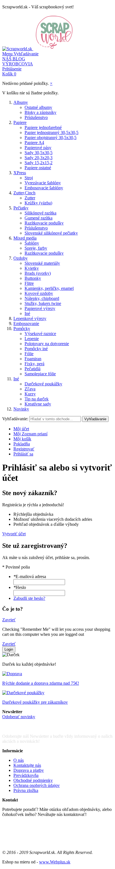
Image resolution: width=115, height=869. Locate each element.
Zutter (30, 197)
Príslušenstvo (36, 117)
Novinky (21, 409)
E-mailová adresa (29, 576)
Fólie (29, 353)
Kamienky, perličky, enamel (49, 288)
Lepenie (32, 338)
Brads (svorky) (38, 273)
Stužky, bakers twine (43, 303)
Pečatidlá (32, 368)
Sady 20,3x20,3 (38, 157)
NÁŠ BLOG (13, 58)
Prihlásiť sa (23, 454)
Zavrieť (9, 619)
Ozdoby (20, 258)
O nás (18, 760)
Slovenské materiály (42, 263)
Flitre (29, 283)
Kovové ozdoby (39, 293)
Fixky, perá (34, 363)
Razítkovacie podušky (44, 223)
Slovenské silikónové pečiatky (51, 233)
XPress (19, 172)
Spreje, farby (36, 248)
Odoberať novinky (18, 716)
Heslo (19, 587)
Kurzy (30, 393)
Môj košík (22, 438)
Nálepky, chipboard (42, 298)
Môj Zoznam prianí (30, 433)
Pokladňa (21, 443)
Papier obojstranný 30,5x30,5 (50, 137)
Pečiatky (20, 208)
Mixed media (25, 238)
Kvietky (32, 268)
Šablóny (32, 243)
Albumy (20, 102)
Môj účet (21, 428)
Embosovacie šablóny (44, 187)
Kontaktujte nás (27, 765)
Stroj (29, 177)
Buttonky (33, 278)
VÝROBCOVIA (17, 63)
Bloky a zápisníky (40, 112)
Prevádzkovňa (26, 775)
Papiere (20, 122)
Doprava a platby (28, 770)
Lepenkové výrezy (29, 318)
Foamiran (33, 358)
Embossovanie (26, 323)
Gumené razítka (38, 218)
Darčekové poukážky (43, 383)
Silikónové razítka (40, 213)
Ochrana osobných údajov (36, 785)
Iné (27, 313)
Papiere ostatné (38, 167)
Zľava (30, 388)
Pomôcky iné (36, 348)
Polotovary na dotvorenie (47, 343)
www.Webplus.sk (54, 862)
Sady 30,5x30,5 (38, 152)
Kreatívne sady (38, 404)
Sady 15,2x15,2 (38, 162)
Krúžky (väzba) (38, 202)
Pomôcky (21, 328)
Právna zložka (25, 790)
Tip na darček (37, 399)
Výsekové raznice (40, 333)
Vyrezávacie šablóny (43, 182)
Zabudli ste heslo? (29, 598)
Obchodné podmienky (33, 780)
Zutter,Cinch (24, 192)
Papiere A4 (34, 142)
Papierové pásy (38, 147)
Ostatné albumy (38, 107)
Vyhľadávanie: (15, 418)
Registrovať (23, 449)
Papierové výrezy (40, 308)
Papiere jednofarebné (43, 127)
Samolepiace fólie (40, 373)
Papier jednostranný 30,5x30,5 (51, 132)
